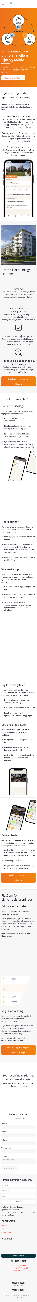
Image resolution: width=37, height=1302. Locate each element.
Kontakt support (18, 1256)
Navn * (4, 1123)
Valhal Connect (7, 1229)
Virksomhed (6, 1148)
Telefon (4, 1140)
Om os (4, 1225)
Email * (4, 1132)
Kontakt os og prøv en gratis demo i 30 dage (18, 1050)
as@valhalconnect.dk (21, 1118)
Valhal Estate (6, 1233)
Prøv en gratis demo (13, 78)
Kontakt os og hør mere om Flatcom (19, 381)
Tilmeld (18, 1202)
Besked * (5, 1156)
